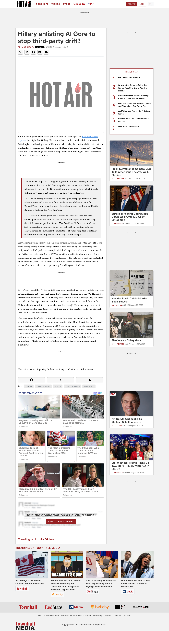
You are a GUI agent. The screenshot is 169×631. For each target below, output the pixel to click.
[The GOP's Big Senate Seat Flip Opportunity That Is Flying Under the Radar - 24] (102, 564)
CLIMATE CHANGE (43, 386)
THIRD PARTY (89, 386)
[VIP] (91, 4)
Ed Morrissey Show (52, 616)
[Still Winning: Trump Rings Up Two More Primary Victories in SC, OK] (131, 447)
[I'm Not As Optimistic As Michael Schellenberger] (131, 403)
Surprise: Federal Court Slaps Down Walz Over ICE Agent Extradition (130, 217)
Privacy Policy (97, 616)
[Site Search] (151, 4)
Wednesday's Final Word (129, 77)
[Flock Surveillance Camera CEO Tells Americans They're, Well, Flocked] (131, 153)
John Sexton (117, 305)
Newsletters (64, 616)
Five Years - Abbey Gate (128, 126)
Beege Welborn (118, 178)
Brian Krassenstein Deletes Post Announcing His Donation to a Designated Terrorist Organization (66, 585)
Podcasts (42, 4)
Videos (55, 4)
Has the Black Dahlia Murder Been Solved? (129, 300)
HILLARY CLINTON (72, 386)
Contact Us (107, 616)
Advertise (73, 616)
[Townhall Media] (25, 626)
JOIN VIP (131, 4)
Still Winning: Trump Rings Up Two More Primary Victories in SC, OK (130, 466)
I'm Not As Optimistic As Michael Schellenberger (127, 420)
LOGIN (142, 4)
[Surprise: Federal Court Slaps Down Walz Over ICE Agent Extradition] (131, 198)
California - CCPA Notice (122, 616)
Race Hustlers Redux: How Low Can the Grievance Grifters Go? (136, 583)
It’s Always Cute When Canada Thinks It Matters (29, 582)
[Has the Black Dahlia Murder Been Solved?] (131, 283)
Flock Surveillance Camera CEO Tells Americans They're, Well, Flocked (131, 172)
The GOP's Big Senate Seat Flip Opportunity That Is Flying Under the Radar (101, 583)
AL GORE (28, 386)
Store (66, 4)
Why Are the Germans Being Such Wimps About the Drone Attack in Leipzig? (133, 88)
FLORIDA (57, 386)
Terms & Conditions (84, 616)
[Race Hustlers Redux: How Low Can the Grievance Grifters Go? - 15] (137, 564)
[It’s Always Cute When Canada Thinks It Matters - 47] (31, 564)
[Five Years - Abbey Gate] (131, 324)
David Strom (117, 425)
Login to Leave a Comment (61, 521)
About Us (41, 616)
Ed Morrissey (26, 47)
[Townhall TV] (79, 4)
